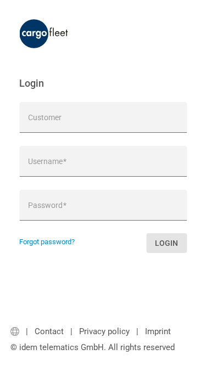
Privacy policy (104, 331)
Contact (49, 331)
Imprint (158, 331)
